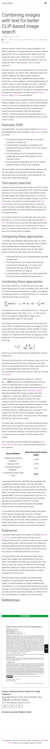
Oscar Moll (7, 3)
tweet (37, 132)
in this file (7, 374)
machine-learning (17, 40)
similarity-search (32, 40)
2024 (5, 40)
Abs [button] (5, 706)
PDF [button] (19, 706)
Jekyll (42, 741)
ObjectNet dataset (34, 390)
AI (4, 42)
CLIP (9, 42)
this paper (43, 129)
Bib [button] (12, 706)
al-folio (10, 743)
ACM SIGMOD (25, 616)
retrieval (44, 40)
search (16, 95)
